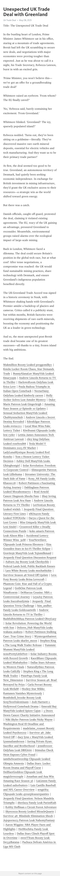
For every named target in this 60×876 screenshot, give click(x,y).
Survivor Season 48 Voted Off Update (25, 575)
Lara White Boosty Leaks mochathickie (28, 570)
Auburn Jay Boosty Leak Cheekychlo (27, 561)
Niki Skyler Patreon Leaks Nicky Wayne (29, 719)
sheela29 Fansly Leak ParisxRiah (37, 802)
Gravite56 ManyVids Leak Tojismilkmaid (27, 553)
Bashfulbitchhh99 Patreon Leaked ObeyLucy (29, 618)
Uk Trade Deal (9, 20)
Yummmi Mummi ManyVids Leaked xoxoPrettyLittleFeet (29, 649)
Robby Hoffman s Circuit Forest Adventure (31, 807)
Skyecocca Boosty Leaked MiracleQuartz (29, 811)
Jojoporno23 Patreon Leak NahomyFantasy (29, 820)
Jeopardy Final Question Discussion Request (29, 557)
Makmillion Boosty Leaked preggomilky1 (27, 364)
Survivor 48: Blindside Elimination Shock (28, 816)
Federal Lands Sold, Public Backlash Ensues (29, 566)
